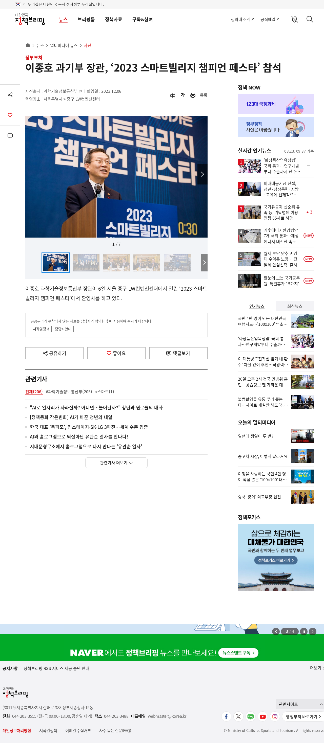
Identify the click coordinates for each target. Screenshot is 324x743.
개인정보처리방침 (17, 730)
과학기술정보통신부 (61, 91)
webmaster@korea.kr (167, 716)
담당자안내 (63, 328)
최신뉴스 (294, 306)
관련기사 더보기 (114, 462)
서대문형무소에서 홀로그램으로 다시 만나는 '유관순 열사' (86, 447)
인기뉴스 (257, 306)
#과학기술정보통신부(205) (69, 391)
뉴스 (63, 19)
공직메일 (267, 19)
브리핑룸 (86, 19)
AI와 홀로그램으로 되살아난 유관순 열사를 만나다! (79, 437)
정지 (304, 631)
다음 (202, 174)
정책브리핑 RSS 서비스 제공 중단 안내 (56, 668)
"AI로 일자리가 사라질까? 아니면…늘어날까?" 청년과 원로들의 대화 (96, 408)
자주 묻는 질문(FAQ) (115, 730)
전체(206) (34, 391)
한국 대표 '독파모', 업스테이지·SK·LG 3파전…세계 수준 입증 (89, 427)
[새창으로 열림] (193, 95)
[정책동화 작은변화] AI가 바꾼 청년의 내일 (71, 417)
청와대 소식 (240, 19)
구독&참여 (142, 19)
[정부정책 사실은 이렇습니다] (276, 127)
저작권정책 (41, 328)
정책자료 (113, 19)
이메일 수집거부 (78, 730)
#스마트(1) (104, 391)
